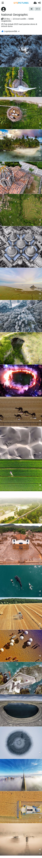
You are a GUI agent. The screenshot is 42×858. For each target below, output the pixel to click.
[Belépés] (39, 3)
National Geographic (14, 14)
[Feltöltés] (35, 3)
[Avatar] (3, 9)
